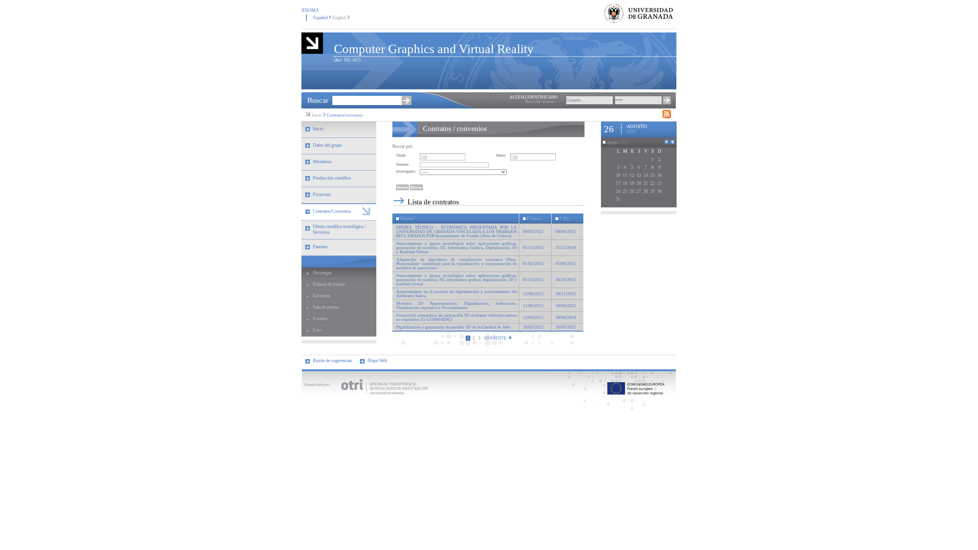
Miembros (322, 161)
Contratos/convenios (345, 115)
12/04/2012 (533, 317)
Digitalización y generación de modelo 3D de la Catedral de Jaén (453, 327)
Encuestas (322, 295)
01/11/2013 (533, 248)
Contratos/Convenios (332, 211)
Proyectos (322, 194)
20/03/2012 (533, 327)
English (339, 17)
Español (320, 17)
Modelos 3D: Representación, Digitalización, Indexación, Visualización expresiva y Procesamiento (456, 305)
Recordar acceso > (541, 101)
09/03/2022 (533, 232)
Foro (317, 330)
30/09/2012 (565, 327)
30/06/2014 (565, 317)
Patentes (320, 246)
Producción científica (332, 178)
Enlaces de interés (329, 284)
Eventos (320, 318)
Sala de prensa (326, 307)
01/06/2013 (565, 264)
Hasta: (501, 155)
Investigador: (406, 171)
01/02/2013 (533, 264)
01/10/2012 (533, 280)
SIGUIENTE (496, 338)
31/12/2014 (565, 248)
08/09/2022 (565, 232)
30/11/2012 (565, 294)
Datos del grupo (327, 145)
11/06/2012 (533, 306)
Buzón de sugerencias (332, 360)
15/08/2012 (533, 294)
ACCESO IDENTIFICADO (533, 97)
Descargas (322, 272)
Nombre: (403, 164)
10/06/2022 (565, 306)
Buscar (318, 100)
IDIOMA (310, 10)
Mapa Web (377, 360)
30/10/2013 (565, 280)
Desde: (401, 155)
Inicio (317, 115)
